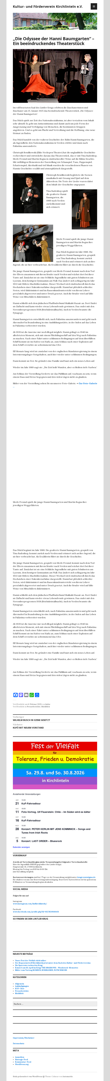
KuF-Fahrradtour (31, 803)
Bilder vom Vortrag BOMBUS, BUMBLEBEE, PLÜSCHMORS (41, 970)
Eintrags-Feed (21, 1059)
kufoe (47, 704)
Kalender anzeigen (21, 847)
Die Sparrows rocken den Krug (28, 965)
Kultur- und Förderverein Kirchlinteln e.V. (48, 6)
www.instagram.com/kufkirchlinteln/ (30, 904)
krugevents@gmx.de (86, 877)
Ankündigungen (22, 986)
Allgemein (19, 984)
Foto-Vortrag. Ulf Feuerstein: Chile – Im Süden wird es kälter (55, 812)
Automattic (68, 1076)
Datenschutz (18, 1043)
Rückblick (45, 707)
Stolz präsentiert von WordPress (27, 1076)
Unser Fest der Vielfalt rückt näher (30, 960)
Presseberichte (34, 707)
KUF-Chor (19, 988)
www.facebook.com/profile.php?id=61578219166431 (36, 912)
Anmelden (19, 1057)
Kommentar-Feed (23, 1062)
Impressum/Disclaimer (23, 1038)
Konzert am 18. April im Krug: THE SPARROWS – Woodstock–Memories (46, 968)
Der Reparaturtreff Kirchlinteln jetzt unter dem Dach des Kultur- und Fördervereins (53, 963)
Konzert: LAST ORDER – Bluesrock (41, 841)
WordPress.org (21, 1064)
